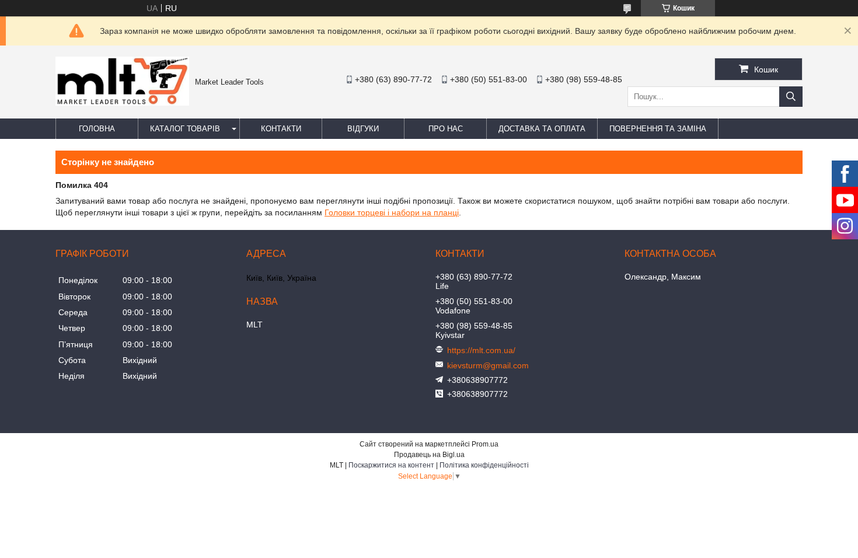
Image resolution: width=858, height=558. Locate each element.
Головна (97, 128)
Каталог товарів (185, 128)
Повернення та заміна (657, 128)
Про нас (445, 128)
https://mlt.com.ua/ (481, 350)
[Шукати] (791, 96)
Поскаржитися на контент (391, 465)
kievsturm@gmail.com (488, 365)
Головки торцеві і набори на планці (392, 212)
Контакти (281, 128)
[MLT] (122, 102)
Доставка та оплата (541, 128)
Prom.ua (485, 444)
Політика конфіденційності (484, 465)
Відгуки (363, 128)
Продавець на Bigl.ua (429, 455)
